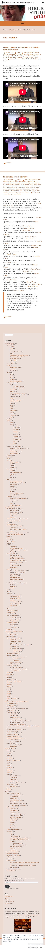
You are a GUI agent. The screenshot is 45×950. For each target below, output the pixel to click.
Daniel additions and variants (18, 393)
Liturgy (12, 584)
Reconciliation (13, 627)
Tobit (11, 417)
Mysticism (9, 607)
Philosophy (9, 772)
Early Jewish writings (12, 807)
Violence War (13, 781)
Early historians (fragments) (17, 814)
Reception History (9, 748)
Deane (18, 52)
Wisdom (27, 192)
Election (12, 626)
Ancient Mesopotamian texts (17, 657)
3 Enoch (12, 470)
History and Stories (32, 56)
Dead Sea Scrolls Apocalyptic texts (11, 54)
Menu (22, 23)
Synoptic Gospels (14, 741)
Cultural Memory (11, 705)
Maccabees (32, 187)
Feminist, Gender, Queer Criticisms (19, 720)
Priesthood (12, 586)
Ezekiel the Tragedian (15, 400)
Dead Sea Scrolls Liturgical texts (20, 56)
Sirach (11, 503)
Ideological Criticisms (12, 712)
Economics (9, 757)
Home (5, 29)
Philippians (16, 436)
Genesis (12, 488)
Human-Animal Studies (16, 722)
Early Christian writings (13, 793)
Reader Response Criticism (14, 733)
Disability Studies (11, 707)
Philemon (15, 434)
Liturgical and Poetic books (9, 57)
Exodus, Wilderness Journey (17, 560)
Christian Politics (14, 776)
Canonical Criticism (12, 703)
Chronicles (29, 181)
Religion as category (15, 520)
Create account (9, 896)
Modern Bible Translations (13, 829)
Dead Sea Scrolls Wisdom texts (18, 498)
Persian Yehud (6, 190)
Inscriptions (13, 820)
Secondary (36, 190)
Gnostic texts (13, 798)
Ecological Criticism (15, 717)
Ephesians (16, 429)
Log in (6, 898)
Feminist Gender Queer (13, 760)
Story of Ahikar (14, 415)
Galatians (15, 431)
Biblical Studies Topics (10, 507)
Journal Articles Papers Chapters (18, 839)
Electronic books (14, 836)
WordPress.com (9, 903)
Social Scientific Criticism (13, 736)
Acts (11, 384)
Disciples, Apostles (15, 574)
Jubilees (27, 187)
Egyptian (9, 686)
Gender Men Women (15, 512)
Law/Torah (9, 593)
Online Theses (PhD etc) (13, 869)
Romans (15, 438)
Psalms (12, 450)
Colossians (16, 426)
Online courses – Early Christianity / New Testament (24, 862)
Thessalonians (17, 439)
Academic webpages (12, 853)
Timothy (15, 441)
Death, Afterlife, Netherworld (18, 529)
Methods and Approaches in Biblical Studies (16, 701)
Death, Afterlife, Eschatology (14, 526)
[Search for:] (9, 335)
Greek (8, 689)
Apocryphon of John (15, 367)
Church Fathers (11, 364)
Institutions (10, 858)
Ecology (8, 536)
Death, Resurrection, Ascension (18, 570)
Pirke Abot (12, 476)
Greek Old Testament (16, 817)
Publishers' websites (15, 846)
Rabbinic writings (11, 469)
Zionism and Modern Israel (17, 783)
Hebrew (9, 691)
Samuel (12, 413)
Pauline (12, 424)
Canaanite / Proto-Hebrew (14, 681)
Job (10, 502)
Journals (12, 841)
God (8, 545)
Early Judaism (36, 192)
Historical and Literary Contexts (14, 186)
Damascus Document (16, 481)
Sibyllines (12, 362)
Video (4, 59)
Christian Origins (11, 524)
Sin (11, 515)
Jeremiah (12, 467)
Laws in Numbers (14, 598)
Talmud (12, 477)
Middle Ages (10, 770)
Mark (11, 377)
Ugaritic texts (16, 651)
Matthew (12, 379)
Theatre (9, 788)
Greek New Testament (16, 800)
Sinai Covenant (14, 605)
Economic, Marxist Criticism (17, 719)
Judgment (12, 531)
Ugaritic (9, 700)
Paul (8, 608)
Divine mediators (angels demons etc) (17, 533)
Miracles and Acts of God (16, 548)
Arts (8, 750)
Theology (9, 629)
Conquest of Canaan (15, 557)
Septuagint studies (15, 745)
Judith (11, 407)
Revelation (13, 360)
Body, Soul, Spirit (14, 510)
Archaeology (13, 639)
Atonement (13, 624)
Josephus (22, 187)
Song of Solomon (14, 453)
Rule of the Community (22, 57)
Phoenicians (10, 674)
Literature (9, 767)
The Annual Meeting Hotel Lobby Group (28, 915)
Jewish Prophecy (14, 619)
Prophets (9, 460)
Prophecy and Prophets (13, 615)
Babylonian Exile (23, 181)
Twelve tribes (13, 567)
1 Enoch (26, 179)
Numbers (12, 491)
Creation (12, 614)
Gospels (9, 372)
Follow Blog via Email (11, 876)
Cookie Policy (7, 941)
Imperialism (13, 779)
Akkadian (9, 677)
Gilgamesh (16, 660)
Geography (13, 643)
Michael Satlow (17, 194)
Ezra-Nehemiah (16, 184)
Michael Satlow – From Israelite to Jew (15, 176)
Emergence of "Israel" (15, 641)
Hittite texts (13, 634)
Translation (13, 746)
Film (8, 762)
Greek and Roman (25, 184)
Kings (11, 408)
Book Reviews (10, 857)
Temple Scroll (31, 57)
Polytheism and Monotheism (17, 550)
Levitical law (13, 600)
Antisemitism (13, 714)
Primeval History (11, 612)
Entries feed (8, 900)
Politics (8, 774)
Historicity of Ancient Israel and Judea (20, 645)
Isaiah (11, 465)
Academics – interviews (13, 855)
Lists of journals (17, 843)
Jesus (8, 569)
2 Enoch (12, 348)
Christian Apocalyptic (15, 795)
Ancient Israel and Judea (35, 179)
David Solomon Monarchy (17, 558)
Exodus (12, 486)
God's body (13, 546)
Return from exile (17, 190)
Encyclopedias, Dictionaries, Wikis (19, 838)
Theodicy (12, 551)
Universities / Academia (11, 852)
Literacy (9, 693)
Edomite (9, 684)
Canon (8, 522)
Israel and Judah (35, 186)
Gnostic (9, 365)
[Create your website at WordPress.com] (22, 2)
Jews (8, 589)
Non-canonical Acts (18, 388)
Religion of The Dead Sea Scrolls (28, 59)
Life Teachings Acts (15, 577)
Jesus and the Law (15, 596)
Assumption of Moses (15, 351)
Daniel (11, 353)
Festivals (9, 543)
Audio (16, 181)
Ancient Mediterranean (13, 653)
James (11, 422)
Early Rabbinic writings (16, 815)
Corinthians (16, 427)
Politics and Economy (12, 610)
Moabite (9, 695)
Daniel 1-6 (12, 391)
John (11, 374)
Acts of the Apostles (18, 386)
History (8, 764)
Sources (7, 791)
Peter (11, 445)
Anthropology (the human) (14, 508)
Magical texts (10, 455)
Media (8, 769)
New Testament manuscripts (18, 803)
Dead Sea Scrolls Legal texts (17, 482)
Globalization (13, 777)
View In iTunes (27, 226)
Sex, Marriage (13, 514)
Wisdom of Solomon (15, 505)
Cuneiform (16, 658)
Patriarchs (12, 564)
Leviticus (12, 489)
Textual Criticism (11, 743)
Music (11, 751)
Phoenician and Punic (12, 698)
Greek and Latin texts (16, 667)
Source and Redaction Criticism (15, 738)
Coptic (8, 683)
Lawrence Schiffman (15, 59)
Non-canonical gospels (16, 381)
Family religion (10, 541)
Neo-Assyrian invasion (16, 562)
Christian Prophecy (15, 617)
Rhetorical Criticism (12, 734)
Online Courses (11, 860)
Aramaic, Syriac (11, 679)
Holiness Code (17, 602)
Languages (8, 676)
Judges (11, 405)
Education (9, 758)
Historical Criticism (12, 710)
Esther (11, 398)
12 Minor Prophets (14, 462)
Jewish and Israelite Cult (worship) (11, 187)
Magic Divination (14, 620)
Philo (12, 190)
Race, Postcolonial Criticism (17, 724)
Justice (8, 591)
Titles (11, 581)
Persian (8, 696)
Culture (9, 753)
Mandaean (13, 369)
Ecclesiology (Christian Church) (15, 534)
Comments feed (9, 901)
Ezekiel (12, 464)
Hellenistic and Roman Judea (18, 669)
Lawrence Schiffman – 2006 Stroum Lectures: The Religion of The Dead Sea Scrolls (21, 48)
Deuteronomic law (15, 595)
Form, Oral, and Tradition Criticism (16, 708)
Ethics (8, 538)
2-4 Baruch (13, 350)
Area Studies (13, 715)
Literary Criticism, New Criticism (16, 729)
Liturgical (12, 826)
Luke (11, 376)
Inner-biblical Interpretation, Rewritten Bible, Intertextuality (23, 726)
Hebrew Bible (13, 819)
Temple (12, 588)
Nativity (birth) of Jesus (16, 579)
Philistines (9, 672)
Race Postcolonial (11, 784)
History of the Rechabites (16, 357)
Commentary (13, 810)
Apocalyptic (27, 52)
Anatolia (9, 633)
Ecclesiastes (13, 500)
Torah (19, 29)
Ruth (11, 412)
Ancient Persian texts (15, 662)
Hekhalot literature (15, 472)
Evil (11, 539)
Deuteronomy (13, 484)
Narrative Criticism (12, 731)
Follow (7, 886)
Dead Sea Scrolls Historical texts (28, 54)
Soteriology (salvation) (12, 622)
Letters (8, 420)
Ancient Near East (11, 655)
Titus (14, 443)
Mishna (12, 474)
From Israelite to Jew (8, 194)
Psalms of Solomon (15, 451)
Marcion (9, 457)
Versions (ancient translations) (18, 805)
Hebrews (15, 433)
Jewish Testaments (15, 358)
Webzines (12, 850)
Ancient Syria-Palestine (9, 181)
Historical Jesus (14, 576)
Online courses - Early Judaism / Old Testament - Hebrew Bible (23, 189)
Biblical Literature (13, 29)
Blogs (11, 834)
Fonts (8, 688)
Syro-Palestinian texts (8, 192)
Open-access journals (19, 845)
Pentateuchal (13, 739)
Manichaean (13, 370)
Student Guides (11, 870)
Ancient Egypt (10, 636)
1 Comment (8, 162)
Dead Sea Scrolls (13, 183)
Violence (12, 517)
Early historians (14, 396)
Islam (8, 765)
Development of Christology (17, 572)
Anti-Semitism (14, 786)
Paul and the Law (14, 603)
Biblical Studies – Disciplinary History (17, 519)
